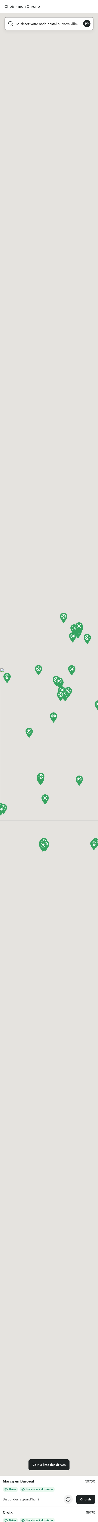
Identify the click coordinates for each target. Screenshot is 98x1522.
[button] (29, 733)
